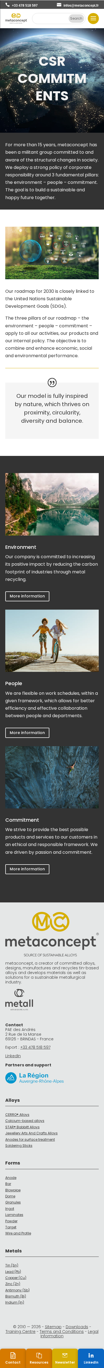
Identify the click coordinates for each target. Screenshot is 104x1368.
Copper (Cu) (15, 1277)
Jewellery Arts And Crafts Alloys (31, 1133)
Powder (11, 1221)
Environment (20, 547)
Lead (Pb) (13, 1271)
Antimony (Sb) (17, 1290)
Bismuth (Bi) (15, 1296)
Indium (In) (14, 1302)
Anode (10, 1177)
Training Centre (20, 1331)
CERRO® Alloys (17, 1114)
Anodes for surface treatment (30, 1139)
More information (27, 596)
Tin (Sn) (11, 1265)
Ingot (9, 1208)
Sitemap (53, 1327)
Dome (10, 1196)
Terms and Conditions (62, 1331)
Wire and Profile (18, 1233)
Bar (8, 1183)
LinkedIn (13, 1056)
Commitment (22, 819)
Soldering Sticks (18, 1145)
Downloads (77, 1327)
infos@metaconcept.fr (81, 5)
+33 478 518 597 (25, 5)
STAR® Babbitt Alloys (22, 1127)
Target (10, 1227)
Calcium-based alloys (24, 1120)
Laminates (14, 1214)
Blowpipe (13, 1190)
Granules (13, 1202)
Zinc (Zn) (12, 1283)
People (13, 683)
